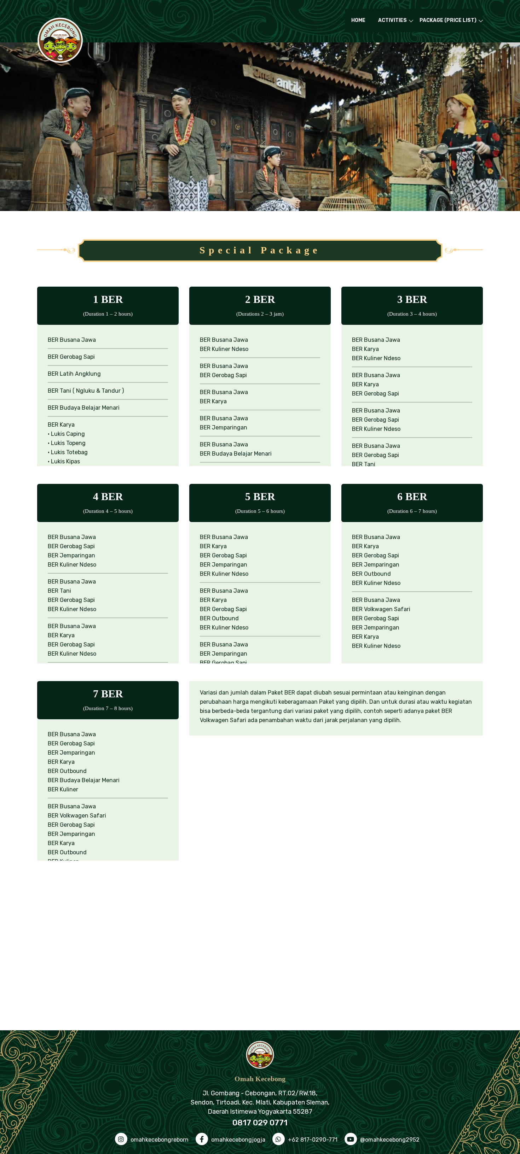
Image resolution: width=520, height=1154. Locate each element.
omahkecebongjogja (237, 1139)
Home (358, 20)
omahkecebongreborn (159, 1139)
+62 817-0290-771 (312, 1139)
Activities (392, 20)
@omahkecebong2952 (389, 1139)
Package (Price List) (448, 20)
